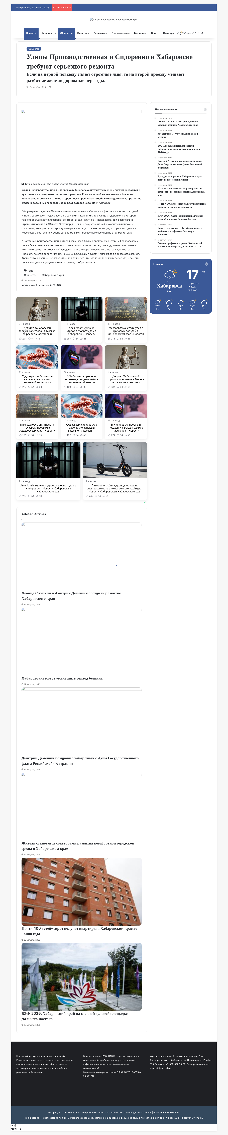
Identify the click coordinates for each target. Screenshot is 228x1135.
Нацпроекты (48, 33)
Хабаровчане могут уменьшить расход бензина (62, 678)
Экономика (100, 33)
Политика (83, 33)
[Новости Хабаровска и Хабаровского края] (114, 19)
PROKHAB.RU (196, 1117)
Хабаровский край (53, 275)
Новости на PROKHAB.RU (166, 1112)
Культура (168, 33)
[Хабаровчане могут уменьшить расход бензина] (82, 641)
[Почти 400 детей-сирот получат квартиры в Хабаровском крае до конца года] (82, 892)
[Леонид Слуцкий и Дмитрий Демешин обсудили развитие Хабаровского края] (82, 556)
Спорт (155, 33)
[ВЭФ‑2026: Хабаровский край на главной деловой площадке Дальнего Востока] (82, 977)
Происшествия (121, 33)
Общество (66, 33)
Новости (31, 33)
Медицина (140, 33)
